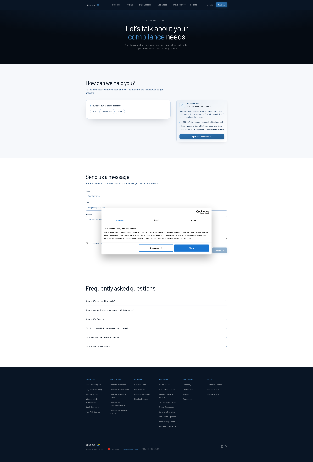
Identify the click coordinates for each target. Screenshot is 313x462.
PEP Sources (139, 389)
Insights (193, 5)
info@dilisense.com (130, 449)
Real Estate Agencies (167, 417)
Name (87, 191)
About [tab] (193, 220)
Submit (220, 250)
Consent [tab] (119, 221)
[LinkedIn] (222, 446)
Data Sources (145, 5)
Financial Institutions (167, 389)
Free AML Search (93, 412)
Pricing (130, 5)
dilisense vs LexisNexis (119, 389)
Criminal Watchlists (142, 394)
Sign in (210, 5)
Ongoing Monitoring (94, 389)
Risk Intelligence (141, 399)
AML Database (92, 394)
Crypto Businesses (166, 407)
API (94, 111)
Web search (107, 111)
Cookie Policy (213, 394)
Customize (154, 248)
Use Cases (162, 5)
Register (221, 5)
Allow (191, 248)
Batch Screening (92, 407)
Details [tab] (157, 220)
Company (187, 385)
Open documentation (200, 137)
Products (116, 5)
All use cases (164, 385)
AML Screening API (93, 385)
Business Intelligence (167, 426)
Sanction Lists (140, 385)
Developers (178, 5)
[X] (226, 446)
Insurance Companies (168, 402)
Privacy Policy (213, 389)
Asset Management (167, 422)
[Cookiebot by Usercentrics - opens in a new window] (198, 212)
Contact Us (187, 399)
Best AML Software (118, 385)
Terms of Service (214, 385)
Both (120, 111)
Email (87, 203)
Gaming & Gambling (167, 412)
